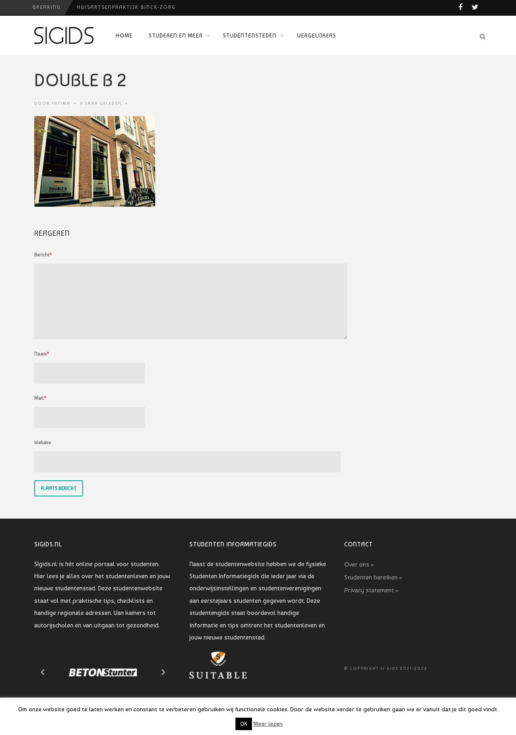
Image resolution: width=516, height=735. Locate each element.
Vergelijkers (316, 35)
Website (42, 442)
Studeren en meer (176, 35)
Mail (40, 398)
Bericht (43, 254)
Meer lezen (268, 723)
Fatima (61, 103)
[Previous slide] (43, 672)
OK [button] (243, 724)
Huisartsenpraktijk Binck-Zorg (126, 7)
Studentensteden (250, 35)
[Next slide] (163, 672)
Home (124, 35)
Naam (41, 354)
